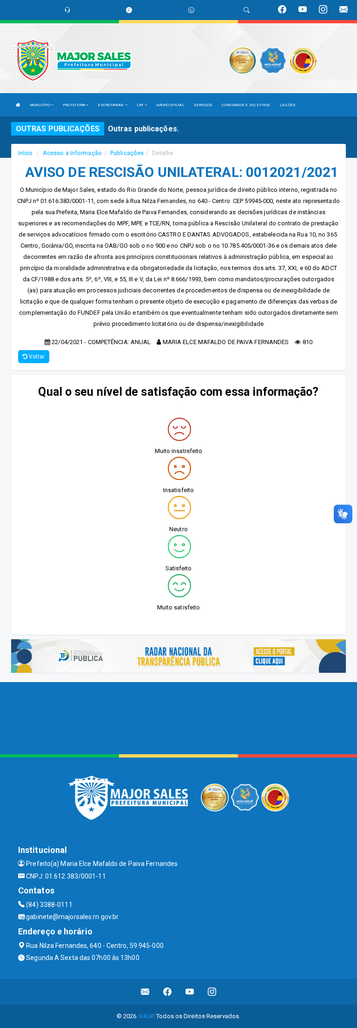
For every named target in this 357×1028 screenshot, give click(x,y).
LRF (141, 105)
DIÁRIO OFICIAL (170, 105)
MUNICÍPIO (40, 105)
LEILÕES (288, 105)
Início (25, 152)
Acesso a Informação (72, 152)
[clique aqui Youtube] (190, 992)
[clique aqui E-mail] (145, 992)
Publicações (127, 152)
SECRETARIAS (111, 105)
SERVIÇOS (203, 105)
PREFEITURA (74, 105)
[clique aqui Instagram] (212, 992)
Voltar (36, 356)
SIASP (146, 1016)
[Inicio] (18, 105)
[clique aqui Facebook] (167, 992)
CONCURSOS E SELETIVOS (246, 105)
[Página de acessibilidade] (191, 10)
